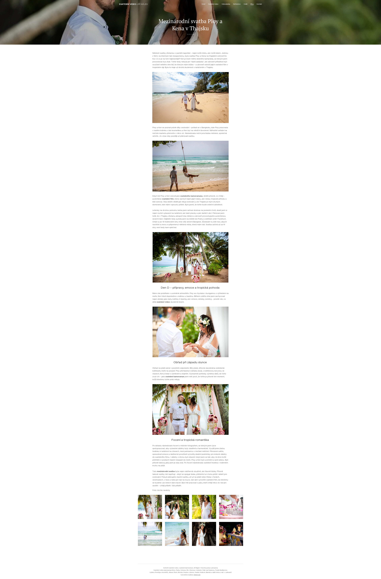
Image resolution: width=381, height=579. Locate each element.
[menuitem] (204, 4)
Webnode (197, 575)
